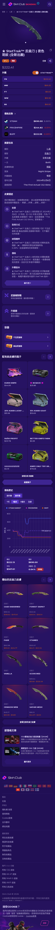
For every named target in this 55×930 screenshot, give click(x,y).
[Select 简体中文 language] (49, 786)
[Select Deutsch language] (15, 786)
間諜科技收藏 (7, 842)
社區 (4, 801)
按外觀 (9, 496)
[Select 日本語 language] (22, 790)
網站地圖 (6, 826)
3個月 (22, 502)
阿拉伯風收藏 (7, 837)
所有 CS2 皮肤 (8, 870)
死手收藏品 (6, 846)
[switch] (35, 73)
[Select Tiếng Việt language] (44, 786)
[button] (14, 601)
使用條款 (6, 814)
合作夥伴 (6, 822)
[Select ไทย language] (32, 790)
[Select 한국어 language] (27, 790)
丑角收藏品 (6, 859)
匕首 (10, 12)
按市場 (17, 496)
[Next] (50, 356)
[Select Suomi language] (37, 790)
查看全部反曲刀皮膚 (27, 722)
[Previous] (43, 356)
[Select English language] (5, 786)
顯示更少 (27, 283)
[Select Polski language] (30, 786)
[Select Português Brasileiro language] (34, 786)
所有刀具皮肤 (7, 887)
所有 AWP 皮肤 (8, 882)
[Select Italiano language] (25, 786)
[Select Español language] (10, 786)
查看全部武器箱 (27, 476)
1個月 (15, 502)
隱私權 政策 (7, 809)
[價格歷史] (15, 114)
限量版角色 (6, 850)
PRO (4, 805)
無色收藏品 (6, 854)
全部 (30, 502)
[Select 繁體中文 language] (17, 790)
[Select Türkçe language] (39, 786)
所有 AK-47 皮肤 (9, 874)
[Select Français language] (20, 786)
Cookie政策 (7, 818)
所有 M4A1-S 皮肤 (10, 878)
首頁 (3, 12)
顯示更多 (27, 762)
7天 (8, 502)
